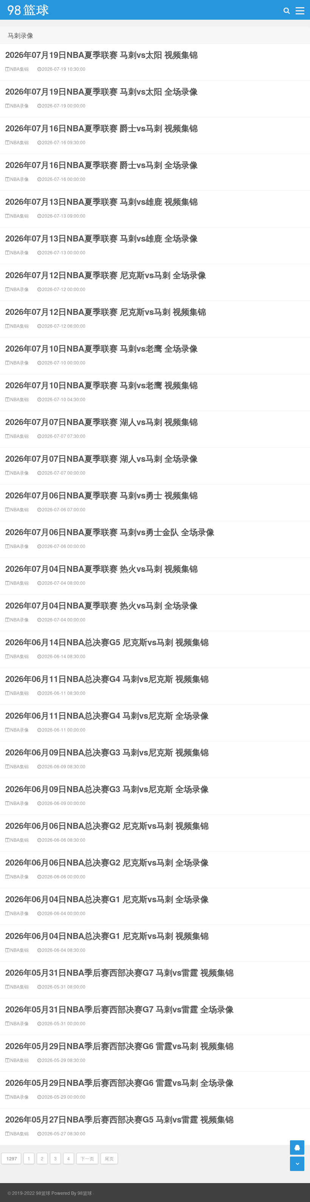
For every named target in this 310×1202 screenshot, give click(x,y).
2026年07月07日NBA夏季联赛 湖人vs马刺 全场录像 (101, 458)
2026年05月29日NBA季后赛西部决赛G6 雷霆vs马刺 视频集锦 (119, 1046)
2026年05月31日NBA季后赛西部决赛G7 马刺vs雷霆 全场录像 (119, 1009)
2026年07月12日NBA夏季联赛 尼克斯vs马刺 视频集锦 (105, 311)
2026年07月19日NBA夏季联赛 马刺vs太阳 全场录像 (101, 91)
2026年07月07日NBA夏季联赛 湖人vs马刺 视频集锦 (101, 422)
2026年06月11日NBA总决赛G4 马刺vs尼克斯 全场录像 (107, 715)
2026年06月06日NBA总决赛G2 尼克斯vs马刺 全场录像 (107, 862)
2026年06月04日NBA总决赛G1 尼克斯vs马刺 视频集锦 (107, 936)
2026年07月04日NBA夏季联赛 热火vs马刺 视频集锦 (101, 568)
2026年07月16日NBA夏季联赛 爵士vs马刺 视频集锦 (101, 128)
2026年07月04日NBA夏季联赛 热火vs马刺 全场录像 (101, 605)
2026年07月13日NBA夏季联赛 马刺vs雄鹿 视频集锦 (101, 201)
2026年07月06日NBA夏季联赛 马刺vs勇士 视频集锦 (101, 495)
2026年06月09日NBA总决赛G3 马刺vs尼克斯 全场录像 (107, 789)
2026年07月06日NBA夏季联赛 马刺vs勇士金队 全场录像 (109, 532)
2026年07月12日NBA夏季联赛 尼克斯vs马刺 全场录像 (105, 275)
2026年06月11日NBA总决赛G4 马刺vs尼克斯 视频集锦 (107, 679)
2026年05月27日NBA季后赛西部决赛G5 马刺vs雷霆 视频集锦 (119, 1119)
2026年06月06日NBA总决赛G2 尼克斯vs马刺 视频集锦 (107, 825)
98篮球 (85, 1193)
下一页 (87, 1158)
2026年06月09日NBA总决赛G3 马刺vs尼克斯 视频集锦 (107, 752)
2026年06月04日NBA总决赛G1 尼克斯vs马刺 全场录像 (107, 899)
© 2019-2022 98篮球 (29, 1193)
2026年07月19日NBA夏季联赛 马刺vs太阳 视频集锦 (101, 54)
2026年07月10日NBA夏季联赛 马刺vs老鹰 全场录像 (101, 348)
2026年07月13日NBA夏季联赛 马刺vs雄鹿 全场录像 (101, 238)
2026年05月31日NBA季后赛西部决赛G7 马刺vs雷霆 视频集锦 (119, 972)
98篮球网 (38, 10)
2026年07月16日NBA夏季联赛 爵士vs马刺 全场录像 (101, 165)
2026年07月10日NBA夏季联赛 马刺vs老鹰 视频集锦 (101, 385)
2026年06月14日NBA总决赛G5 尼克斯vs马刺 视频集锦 (107, 642)
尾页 (109, 1158)
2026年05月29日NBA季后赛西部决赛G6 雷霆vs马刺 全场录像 (119, 1082)
